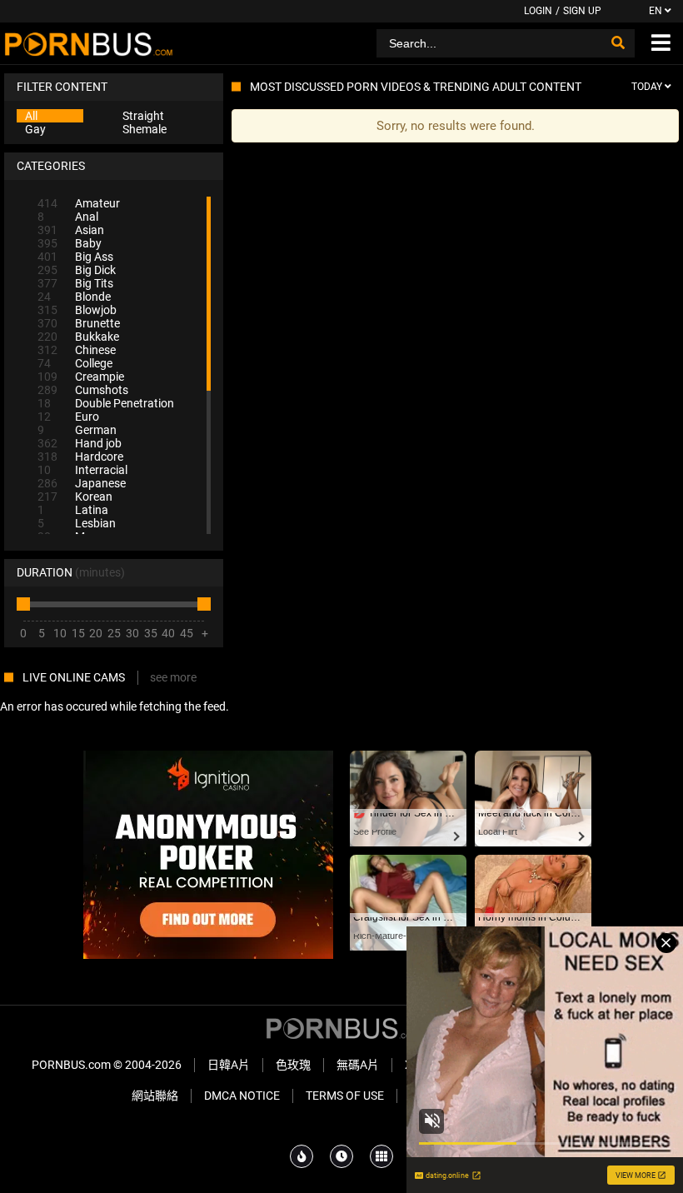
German (77, 430)
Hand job (79, 443)
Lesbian (76, 523)
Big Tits (75, 283)
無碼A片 (358, 1064)
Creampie (80, 376)
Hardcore (80, 456)
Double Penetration (105, 403)
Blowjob (77, 310)
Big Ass (75, 256)
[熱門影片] (301, 1156)
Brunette (78, 323)
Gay (35, 129)
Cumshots (82, 390)
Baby (69, 243)
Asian (70, 230)
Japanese (81, 483)
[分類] (381, 1156)
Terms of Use (345, 1095)
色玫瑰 (293, 1064)
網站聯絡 (155, 1095)
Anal (67, 216)
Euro (68, 416)
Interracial (82, 470)
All (31, 115)
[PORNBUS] (88, 43)
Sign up (582, 11)
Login (538, 11)
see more (173, 677)
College (74, 363)
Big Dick (76, 270)
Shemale (144, 129)
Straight (143, 115)
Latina (72, 510)
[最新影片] (341, 1156)
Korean (74, 496)
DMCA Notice (242, 1095)
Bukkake (78, 336)
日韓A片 (228, 1064)
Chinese (76, 350)
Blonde (74, 296)
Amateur (78, 203)
